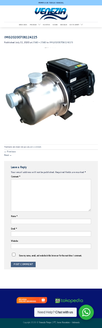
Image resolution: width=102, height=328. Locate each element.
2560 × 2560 (39, 42)
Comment (15, 176)
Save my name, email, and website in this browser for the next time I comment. (50, 255)
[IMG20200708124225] (51, 94)
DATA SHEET (74, 25)
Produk (33, 25)
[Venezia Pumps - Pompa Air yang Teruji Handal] (51, 13)
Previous (10, 151)
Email (14, 228)
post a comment (35, 147)
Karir (55, 25)
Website (14, 240)
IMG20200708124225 (61, 42)
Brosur (63, 25)
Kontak (46, 25)
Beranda (23, 25)
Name (14, 216)
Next (8, 155)
